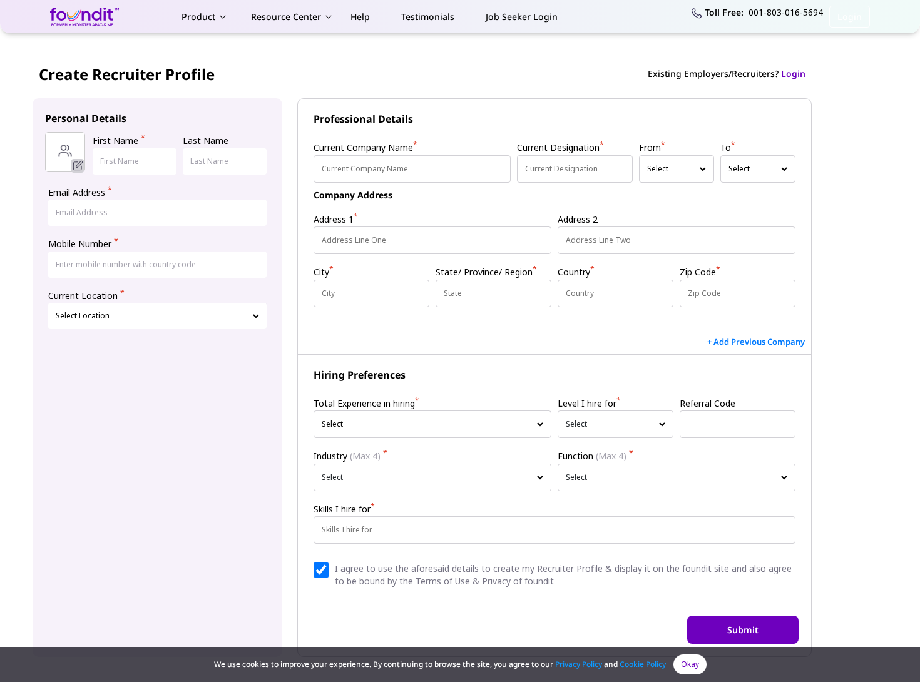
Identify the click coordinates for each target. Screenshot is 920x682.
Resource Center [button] (286, 17)
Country (576, 272)
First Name (119, 140)
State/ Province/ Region (486, 272)
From (652, 147)
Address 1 (336, 219)
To (727, 147)
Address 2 (578, 219)
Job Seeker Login (522, 17)
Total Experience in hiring (366, 403)
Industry (350, 456)
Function (595, 456)
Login (849, 17)
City (324, 272)
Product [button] (198, 17)
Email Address (80, 192)
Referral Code (707, 403)
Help (360, 17)
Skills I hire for (344, 509)
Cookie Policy (643, 664)
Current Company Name (365, 147)
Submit (743, 630)
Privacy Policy (578, 664)
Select (576, 424)
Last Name (205, 140)
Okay (690, 664)
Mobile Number (83, 244)
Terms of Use (443, 581)
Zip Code (700, 272)
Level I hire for (589, 403)
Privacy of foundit (518, 581)
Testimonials (427, 17)
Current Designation (560, 147)
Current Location (86, 296)
